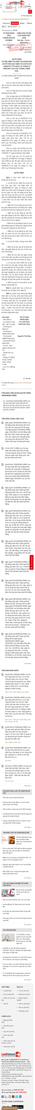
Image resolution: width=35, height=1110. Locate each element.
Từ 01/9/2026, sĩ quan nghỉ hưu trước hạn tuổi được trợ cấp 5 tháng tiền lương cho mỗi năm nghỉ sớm (23, 939)
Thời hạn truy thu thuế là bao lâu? (13, 797)
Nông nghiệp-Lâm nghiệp (21, 692)
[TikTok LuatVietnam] (13, 1097)
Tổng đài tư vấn (23, 1011)
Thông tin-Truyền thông (20, 719)
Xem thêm (27, 663)
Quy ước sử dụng (8, 1031)
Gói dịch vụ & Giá (15, 6)
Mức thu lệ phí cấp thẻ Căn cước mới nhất (16, 900)
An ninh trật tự (9, 781)
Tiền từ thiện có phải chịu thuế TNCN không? (17, 809)
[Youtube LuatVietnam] (10, 1097)
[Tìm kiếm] (30, 12)
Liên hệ (5, 1003)
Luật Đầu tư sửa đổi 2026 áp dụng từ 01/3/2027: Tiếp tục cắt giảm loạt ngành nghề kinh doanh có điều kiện (17, 950)
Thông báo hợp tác (9, 1046)
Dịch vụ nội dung (24, 1007)
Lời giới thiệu (7, 990)
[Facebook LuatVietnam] (3, 1097)
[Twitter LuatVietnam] (17, 1097)
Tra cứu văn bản (24, 990)
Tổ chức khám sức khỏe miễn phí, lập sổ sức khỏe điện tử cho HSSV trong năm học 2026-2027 (17, 966)
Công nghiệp (9, 742)
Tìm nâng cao (27, 15)
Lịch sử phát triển (8, 994)
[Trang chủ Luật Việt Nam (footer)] (17, 1054)
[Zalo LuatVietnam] (6, 1097)
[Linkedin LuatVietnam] (20, 1097)
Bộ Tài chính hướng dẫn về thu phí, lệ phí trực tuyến (24, 892)
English (24, 6)
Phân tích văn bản (24, 994)
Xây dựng (8, 760)
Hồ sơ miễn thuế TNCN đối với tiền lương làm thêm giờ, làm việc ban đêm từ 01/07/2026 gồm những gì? (17, 851)
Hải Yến (28, 378)
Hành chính (8, 692)
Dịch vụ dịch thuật (24, 1003)
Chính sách (17, 742)
